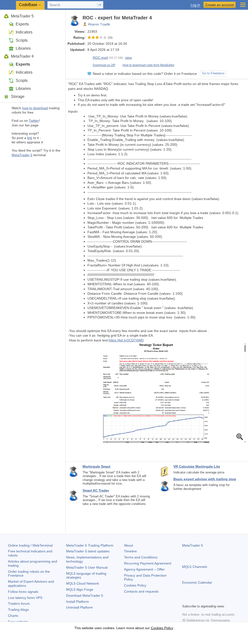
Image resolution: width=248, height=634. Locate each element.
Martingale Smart (96, 466)
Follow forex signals (23, 592)
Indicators (24, 32)
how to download (35, 108)
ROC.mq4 (100, 58)
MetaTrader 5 (22, 16)
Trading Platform (89, 545)
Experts (22, 24)
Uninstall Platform (79, 607)
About (128, 545)
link (29, 138)
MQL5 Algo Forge (79, 589)
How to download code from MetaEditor (148, 65)
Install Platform (77, 601)
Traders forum (19, 603)
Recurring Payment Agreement (147, 563)
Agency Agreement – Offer (144, 569)
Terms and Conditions (140, 557)
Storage (17, 96)
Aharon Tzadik (99, 24)
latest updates (87, 551)
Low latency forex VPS (25, 598)
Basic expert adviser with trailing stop (204, 479)
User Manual (87, 567)
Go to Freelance (213, 73)
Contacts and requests (141, 591)
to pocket (241, 18)
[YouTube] (208, 600)
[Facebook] (185, 600)
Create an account (219, 5)
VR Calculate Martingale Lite (196, 466)
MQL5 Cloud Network (82, 583)
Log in (195, 5)
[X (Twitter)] (200, 600)
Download (84, 595)
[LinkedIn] (216, 600)
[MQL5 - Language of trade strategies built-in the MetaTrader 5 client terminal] (8, 5)
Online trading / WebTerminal (30, 545)
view (128, 58)
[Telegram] (193, 600)
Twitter (34, 121)
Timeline (130, 551)
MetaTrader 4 (22, 56)
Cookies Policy (135, 585)
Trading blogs (18, 609)
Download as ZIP (104, 65)
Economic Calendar (197, 582)
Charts (13, 616)
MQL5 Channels (194, 567)
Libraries (23, 48)
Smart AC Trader (96, 490)
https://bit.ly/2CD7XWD (126, 340)
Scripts (22, 40)
